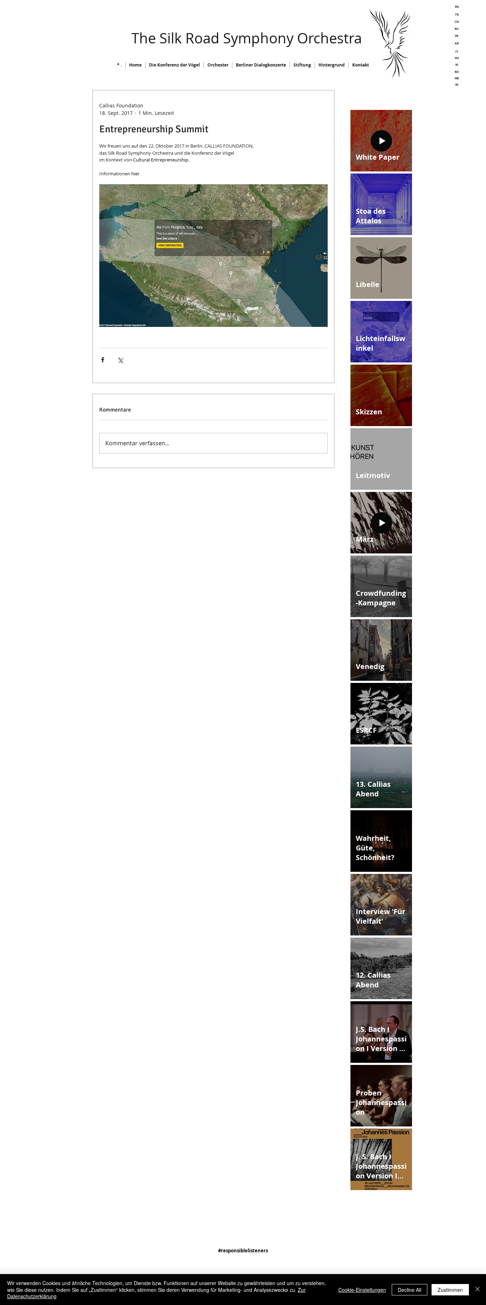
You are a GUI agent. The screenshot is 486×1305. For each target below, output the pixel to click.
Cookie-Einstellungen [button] (362, 1289)
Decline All (409, 1289)
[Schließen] (477, 1289)
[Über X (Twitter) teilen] (120, 359)
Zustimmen (450, 1289)
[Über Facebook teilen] (102, 359)
